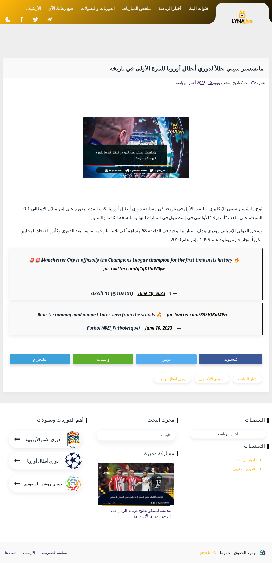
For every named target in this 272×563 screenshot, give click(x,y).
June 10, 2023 (151, 293)
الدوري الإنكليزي (212, 378)
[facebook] (21, 19)
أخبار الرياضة (186, 82)
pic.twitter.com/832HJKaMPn (197, 315)
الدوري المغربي (244, 469)
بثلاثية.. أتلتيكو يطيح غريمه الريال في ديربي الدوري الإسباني (141, 513)
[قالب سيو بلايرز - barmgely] (262, 552)
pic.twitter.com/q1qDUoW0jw (134, 269)
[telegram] (49, 19)
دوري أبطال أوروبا (172, 378)
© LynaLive (207, 552)
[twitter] (35, 19)
